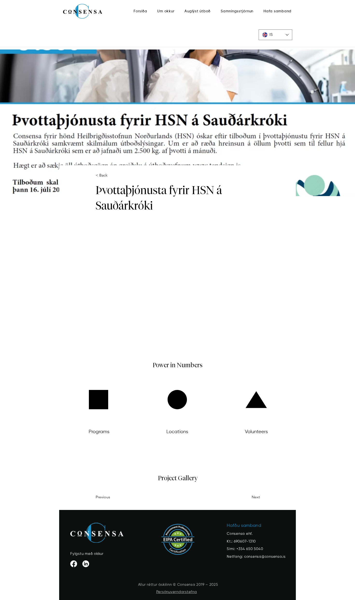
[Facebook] (73, 563)
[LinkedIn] (85, 563)
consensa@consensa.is (265, 556)
